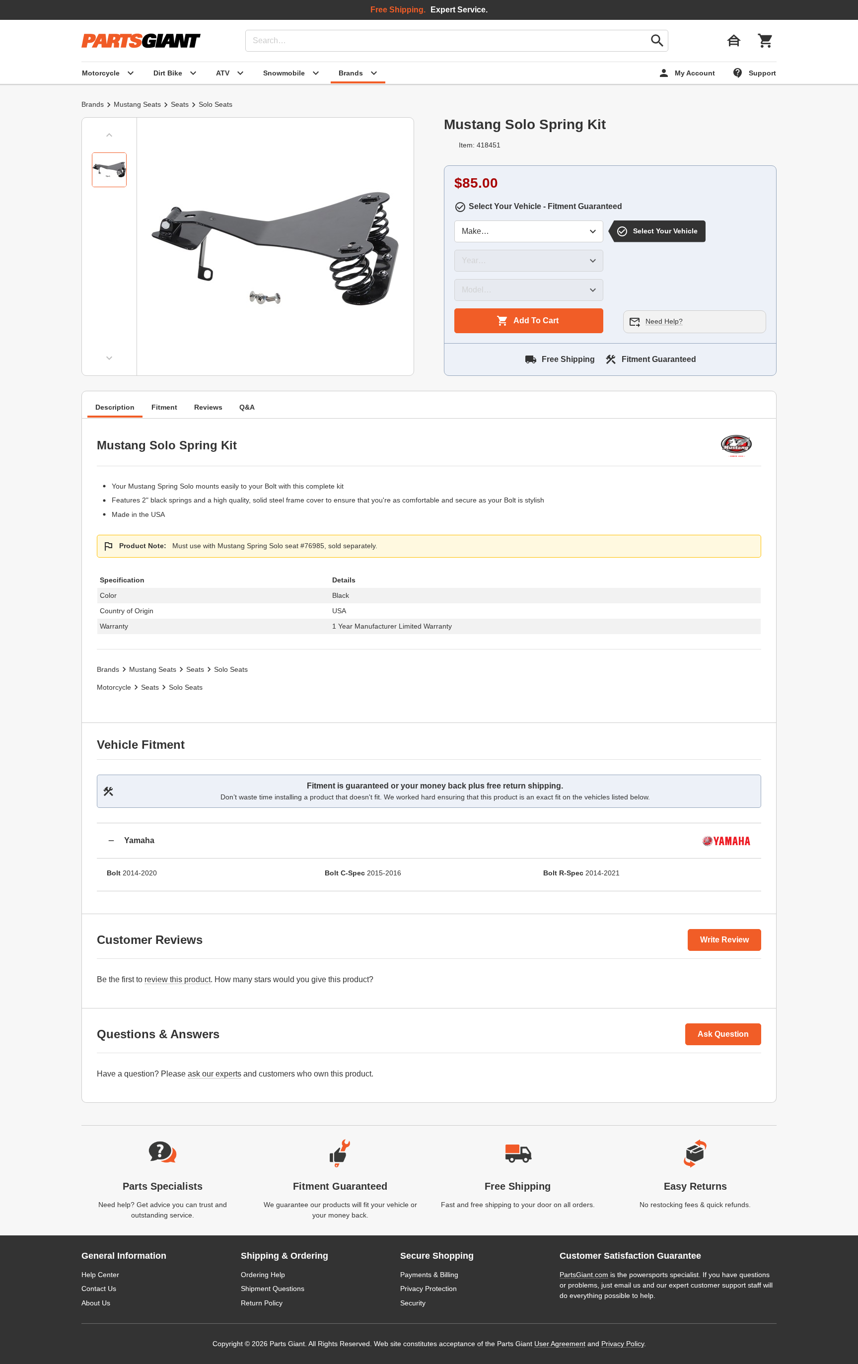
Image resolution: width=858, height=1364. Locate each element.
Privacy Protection (428, 1288)
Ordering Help (263, 1275)
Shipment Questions (272, 1288)
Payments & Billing (429, 1275)
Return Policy (262, 1303)
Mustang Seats (137, 104)
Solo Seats (215, 104)
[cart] (766, 41)
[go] (657, 41)
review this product (177, 979)
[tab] (109, 169)
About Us (95, 1303)
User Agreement (559, 1344)
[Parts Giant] (141, 40)
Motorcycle (114, 687)
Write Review (724, 939)
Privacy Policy (622, 1344)
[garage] (734, 41)
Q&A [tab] (247, 407)
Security (413, 1303)
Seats (180, 104)
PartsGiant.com (584, 1275)
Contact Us (98, 1288)
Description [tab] (115, 407)
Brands (92, 104)
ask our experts (214, 1074)
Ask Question (723, 1034)
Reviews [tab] (208, 407)
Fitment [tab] (164, 407)
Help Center (100, 1275)
